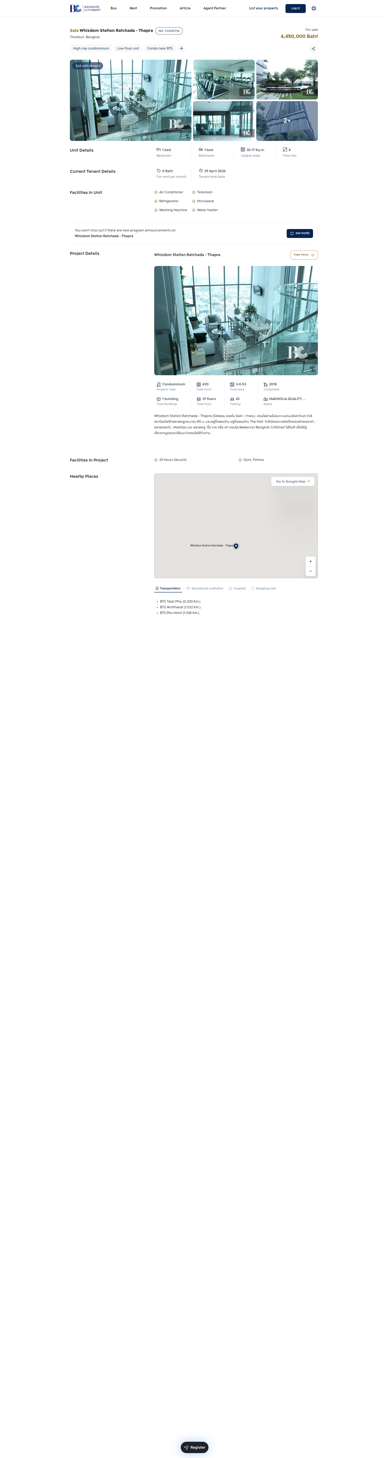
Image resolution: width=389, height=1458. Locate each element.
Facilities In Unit (86, 193)
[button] (236, 546)
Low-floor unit (128, 48)
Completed (271, 389)
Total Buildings (167, 404)
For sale (312, 30)
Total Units (204, 389)
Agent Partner (214, 8)
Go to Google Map (291, 481)
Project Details (84, 254)
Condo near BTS (160, 48)
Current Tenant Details (92, 172)
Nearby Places (84, 476)
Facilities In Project (89, 460)
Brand (268, 404)
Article (185, 8)
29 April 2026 (214, 171)
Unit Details (81, 150)
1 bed (166, 150)
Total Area (237, 389)
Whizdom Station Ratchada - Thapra (187, 255)
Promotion (158, 8)
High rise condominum (91, 48)
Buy (114, 8)
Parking (235, 404)
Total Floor (204, 404)
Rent (133, 8)
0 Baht (167, 171)
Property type (166, 389)
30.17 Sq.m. (256, 150)
